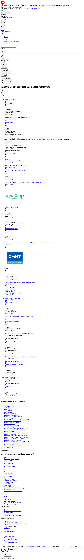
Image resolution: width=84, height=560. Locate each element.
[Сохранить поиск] (2, 56)
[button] (2, 28)
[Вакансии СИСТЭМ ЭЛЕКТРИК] (43, 196)
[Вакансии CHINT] (43, 258)
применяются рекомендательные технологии (33, 546)
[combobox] (8, 48)
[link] (3, 25)
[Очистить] (3, 52)
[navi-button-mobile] (2, 33)
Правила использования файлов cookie (29, 8)
